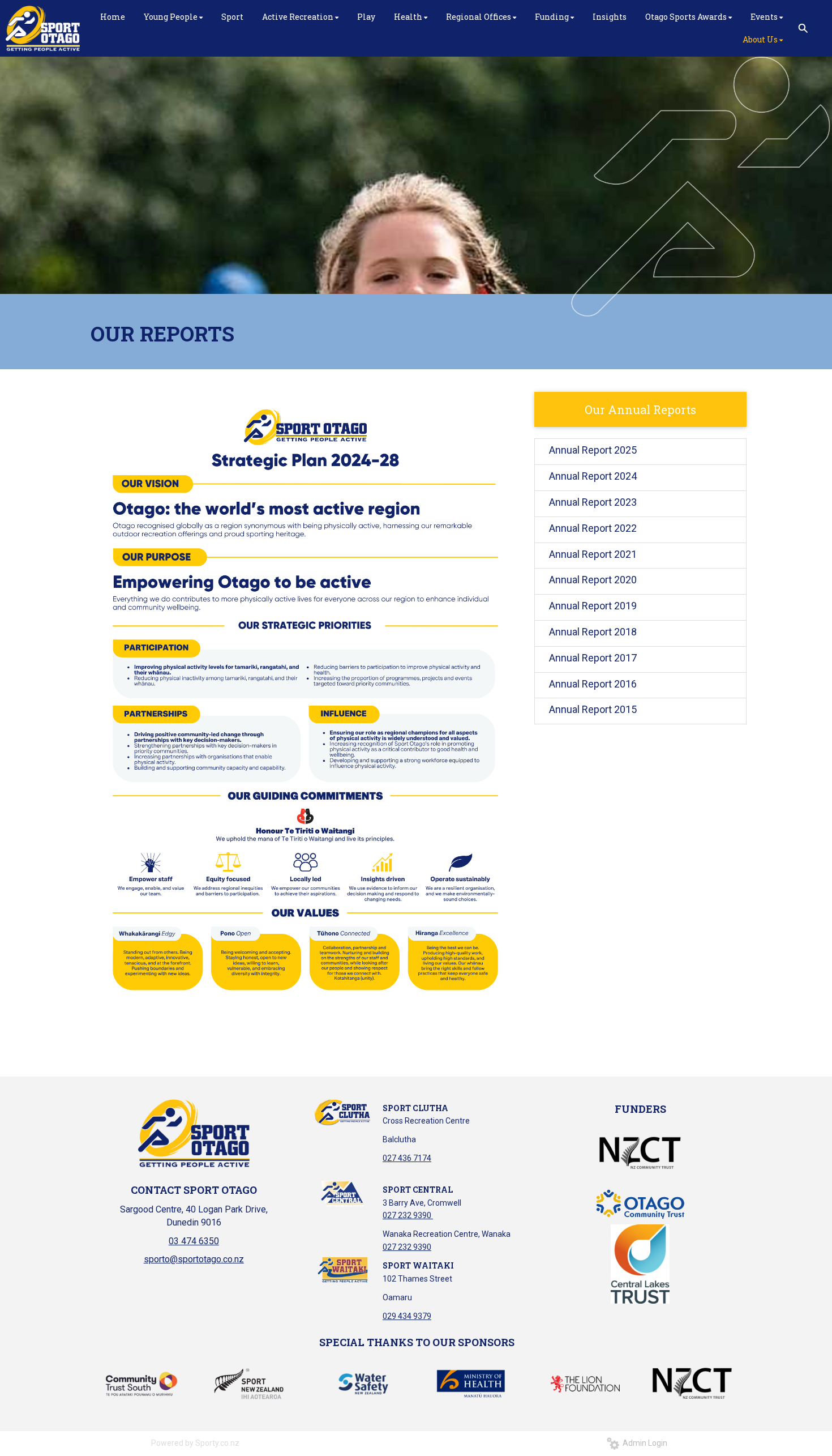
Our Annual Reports (640, 409)
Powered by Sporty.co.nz (195, 1443)
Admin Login (643, 1443)
